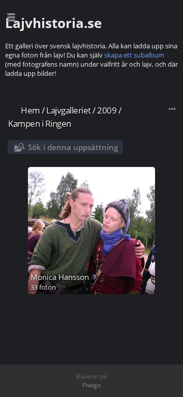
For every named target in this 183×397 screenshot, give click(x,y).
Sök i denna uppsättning (73, 147)
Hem (30, 110)
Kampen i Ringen (39, 123)
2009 (106, 110)
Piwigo (91, 385)
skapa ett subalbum (134, 55)
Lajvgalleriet (68, 110)
